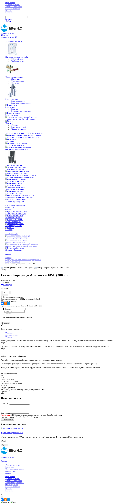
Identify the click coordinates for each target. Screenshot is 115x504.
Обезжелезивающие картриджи (17, 149)
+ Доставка (14, 125)
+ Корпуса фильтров (17, 101)
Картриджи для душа (13, 193)
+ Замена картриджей (18, 127)
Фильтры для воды (14, 41)
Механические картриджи (15, 145)
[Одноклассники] (5, 303)
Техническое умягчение (14, 189)
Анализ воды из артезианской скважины (21, 246)
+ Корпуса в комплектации (20, 103)
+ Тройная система (17, 61)
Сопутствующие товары (16, 206)
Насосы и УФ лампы (13, 222)
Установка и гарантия (13, 7)
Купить (4, 295)
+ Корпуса (14, 109)
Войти (8, 21)
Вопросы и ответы (12, 9)
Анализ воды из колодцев (15, 242)
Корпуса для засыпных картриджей (19, 197)
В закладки (7, 285)
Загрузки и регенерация (14, 201)
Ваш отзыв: (5, 413)
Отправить (5, 323)
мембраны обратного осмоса (16, 173)
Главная (8, 258)
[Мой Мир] (8, 303)
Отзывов (9, 337)
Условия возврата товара (14, 483)
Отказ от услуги (11, 485)
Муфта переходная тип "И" (12, 433)
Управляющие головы (13, 226)
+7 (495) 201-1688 (7, 33)
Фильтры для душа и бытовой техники (20, 119)
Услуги (8, 123)
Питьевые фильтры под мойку (17, 57)
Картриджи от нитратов (14, 181)
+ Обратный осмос (17, 59)
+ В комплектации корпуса (20, 111)
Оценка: (4, 417)
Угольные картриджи (13, 165)
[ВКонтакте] (2, 303)
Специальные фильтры (14, 77)
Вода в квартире (11, 99)
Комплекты (9, 141)
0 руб (5, 35)
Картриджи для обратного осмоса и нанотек (22, 137)
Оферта (4, 461)
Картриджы (9, 467)
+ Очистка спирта (17, 81)
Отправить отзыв (7, 419)
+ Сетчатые (14, 83)
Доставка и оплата (12, 5)
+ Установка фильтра (18, 129)
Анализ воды (12, 234)
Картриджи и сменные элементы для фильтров (25, 133)
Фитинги (8, 210)
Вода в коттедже (11, 115)
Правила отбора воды (13, 250)
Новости (8, 11)
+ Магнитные (15, 79)
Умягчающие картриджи (14, 169)
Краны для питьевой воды (15, 214)
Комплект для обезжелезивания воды (19, 177)
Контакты (9, 13)
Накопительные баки (13, 218)
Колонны (8, 230)
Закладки (8, 19)
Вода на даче (10, 107)
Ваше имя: (5, 403)
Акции (8, 254)
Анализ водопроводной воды (16, 238)
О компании (10, 3)
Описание (9, 333)
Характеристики (11, 335)
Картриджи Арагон (12, 185)
